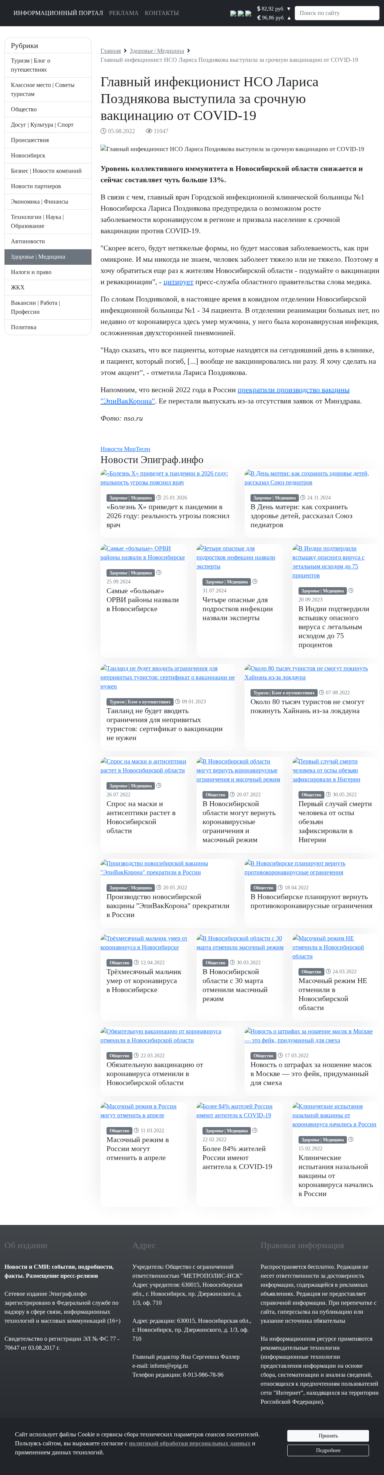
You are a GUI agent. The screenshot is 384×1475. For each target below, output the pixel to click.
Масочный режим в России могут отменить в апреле (137, 1148)
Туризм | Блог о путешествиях (140, 702)
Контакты (162, 13)
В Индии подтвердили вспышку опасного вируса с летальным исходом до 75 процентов (333, 626)
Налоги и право (31, 272)
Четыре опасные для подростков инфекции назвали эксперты (237, 608)
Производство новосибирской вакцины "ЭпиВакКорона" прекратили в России (168, 905)
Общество (24, 109)
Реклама (124, 13)
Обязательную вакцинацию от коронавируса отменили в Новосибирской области (154, 1073)
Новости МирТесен (125, 449)
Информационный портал (58, 13)
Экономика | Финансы (39, 201)
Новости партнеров (36, 186)
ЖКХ (18, 287)
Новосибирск (28, 155)
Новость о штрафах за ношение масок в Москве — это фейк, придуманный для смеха (311, 1073)
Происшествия (30, 140)
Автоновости (28, 241)
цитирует (179, 281)
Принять (328, 1436)
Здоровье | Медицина (38, 256)
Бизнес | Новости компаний (46, 171)
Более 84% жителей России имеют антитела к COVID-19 (237, 1157)
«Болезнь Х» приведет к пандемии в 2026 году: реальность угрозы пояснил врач (168, 515)
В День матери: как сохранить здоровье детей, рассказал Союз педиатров (301, 515)
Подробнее (328, 1450)
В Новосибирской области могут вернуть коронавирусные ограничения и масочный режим (239, 821)
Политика (23, 327)
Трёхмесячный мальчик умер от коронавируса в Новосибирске (144, 980)
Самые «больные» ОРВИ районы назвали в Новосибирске (142, 599)
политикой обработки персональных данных (189, 1443)
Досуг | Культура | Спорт (42, 124)
